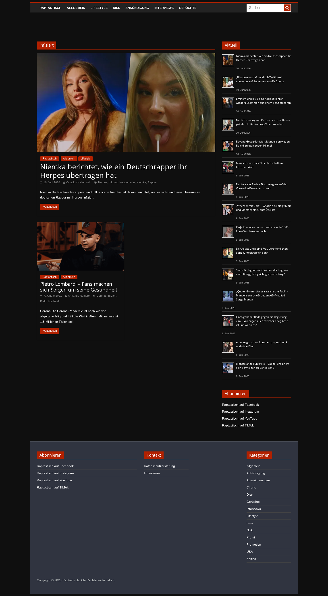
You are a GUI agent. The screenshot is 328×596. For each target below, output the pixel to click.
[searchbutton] (287, 7)
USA (250, 551)
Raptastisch (50, 8)
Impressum (152, 473)
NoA (250, 530)
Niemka (141, 182)
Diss (116, 8)
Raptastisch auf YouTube (239, 418)
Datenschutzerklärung (159, 466)
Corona (101, 295)
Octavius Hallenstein (78, 182)
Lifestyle (99, 8)
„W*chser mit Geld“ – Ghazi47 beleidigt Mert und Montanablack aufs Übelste (263, 208)
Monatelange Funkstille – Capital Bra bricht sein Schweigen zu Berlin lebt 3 (262, 366)
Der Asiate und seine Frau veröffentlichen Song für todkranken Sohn (262, 251)
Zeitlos (251, 559)
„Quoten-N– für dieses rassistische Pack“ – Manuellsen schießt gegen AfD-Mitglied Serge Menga (262, 295)
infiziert (113, 182)
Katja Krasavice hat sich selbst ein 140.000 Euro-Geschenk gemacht (262, 229)
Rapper (152, 182)
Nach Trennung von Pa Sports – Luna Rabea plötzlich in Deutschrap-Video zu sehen (263, 122)
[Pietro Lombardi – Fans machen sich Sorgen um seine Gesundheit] (80, 225)
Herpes (102, 182)
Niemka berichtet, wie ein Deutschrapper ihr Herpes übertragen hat (113, 171)
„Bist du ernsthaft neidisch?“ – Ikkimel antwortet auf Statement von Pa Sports (260, 79)
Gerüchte (187, 8)
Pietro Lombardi (50, 301)
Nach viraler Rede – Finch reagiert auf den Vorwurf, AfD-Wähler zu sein (262, 186)
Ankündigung (137, 8)
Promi (251, 537)
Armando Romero (79, 295)
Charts (251, 487)
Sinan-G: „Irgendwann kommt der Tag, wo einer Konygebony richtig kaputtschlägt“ (262, 272)
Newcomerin (127, 182)
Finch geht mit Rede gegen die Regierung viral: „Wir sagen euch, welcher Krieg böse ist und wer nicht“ (262, 321)
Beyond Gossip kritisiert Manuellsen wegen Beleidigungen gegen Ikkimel (263, 143)
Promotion (254, 544)
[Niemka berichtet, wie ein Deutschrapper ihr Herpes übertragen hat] (126, 56)
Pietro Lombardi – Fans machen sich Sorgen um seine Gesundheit (78, 286)
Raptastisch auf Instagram (240, 411)
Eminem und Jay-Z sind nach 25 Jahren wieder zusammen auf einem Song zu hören (263, 101)
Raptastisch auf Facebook (240, 404)
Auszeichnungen (258, 480)
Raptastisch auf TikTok (238, 425)
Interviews (164, 8)
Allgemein (76, 8)
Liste (250, 523)
